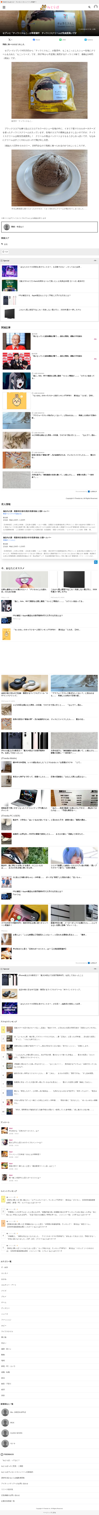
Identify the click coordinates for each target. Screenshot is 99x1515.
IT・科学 (4, 1267)
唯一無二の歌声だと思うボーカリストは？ (25, 1178)
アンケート (5, 1122)
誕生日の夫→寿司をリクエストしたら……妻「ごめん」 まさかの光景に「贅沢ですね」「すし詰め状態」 (54, 1073)
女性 (6, 244)
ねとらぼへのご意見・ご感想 (12, 1466)
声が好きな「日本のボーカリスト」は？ (24, 1131)
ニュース (4, 1314)
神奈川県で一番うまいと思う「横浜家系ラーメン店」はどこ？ (32, 1166)
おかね (3, 1279)
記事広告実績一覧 (8, 1501)
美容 (3, 1395)
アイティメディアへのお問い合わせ (14, 1484)
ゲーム (3, 1302)
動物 (3, 1355)
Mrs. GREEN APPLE (18, 1412)
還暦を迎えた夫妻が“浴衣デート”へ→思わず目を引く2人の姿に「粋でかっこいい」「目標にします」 (52, 1046)
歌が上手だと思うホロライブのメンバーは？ (26, 1143)
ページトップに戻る (49, 1512)
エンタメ (4, 1273)
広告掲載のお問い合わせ (10, 1495)
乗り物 (3, 1337)
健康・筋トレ (6, 1349)
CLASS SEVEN (16, 1433)
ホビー (3, 1326)
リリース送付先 (7, 1489)
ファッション (6, 1320)
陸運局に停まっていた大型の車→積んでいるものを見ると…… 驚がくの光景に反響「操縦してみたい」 (53, 1082)
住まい (3, 1343)
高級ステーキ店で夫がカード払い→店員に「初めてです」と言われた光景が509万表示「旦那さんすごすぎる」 (55, 1028)
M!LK (12, 1423)
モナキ (12, 1443)
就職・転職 (5, 1372)
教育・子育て (6, 1384)
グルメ (3, 1296)
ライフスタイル (7, 1331)
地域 (3, 1360)
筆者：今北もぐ (17, 227)
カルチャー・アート (8, 1285)
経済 (3, 1389)
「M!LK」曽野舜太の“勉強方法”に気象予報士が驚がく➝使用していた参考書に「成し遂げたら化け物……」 (54, 1110)
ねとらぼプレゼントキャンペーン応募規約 (17, 1472)
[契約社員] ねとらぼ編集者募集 (13, 1478)
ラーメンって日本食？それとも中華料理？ (25, 1154)
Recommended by (82, 491)
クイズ (3, 1291)
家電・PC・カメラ (8, 1366)
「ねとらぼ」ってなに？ (10, 1460)
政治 (3, 1378)
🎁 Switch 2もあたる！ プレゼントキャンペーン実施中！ (19, 2)
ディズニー (5, 1308)
